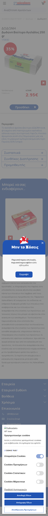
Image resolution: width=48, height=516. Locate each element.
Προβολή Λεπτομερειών (15, 490)
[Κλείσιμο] (42, 243)
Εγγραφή (24, 274)
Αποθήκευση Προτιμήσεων (24, 510)
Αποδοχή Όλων (24, 495)
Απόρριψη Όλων (24, 503)
